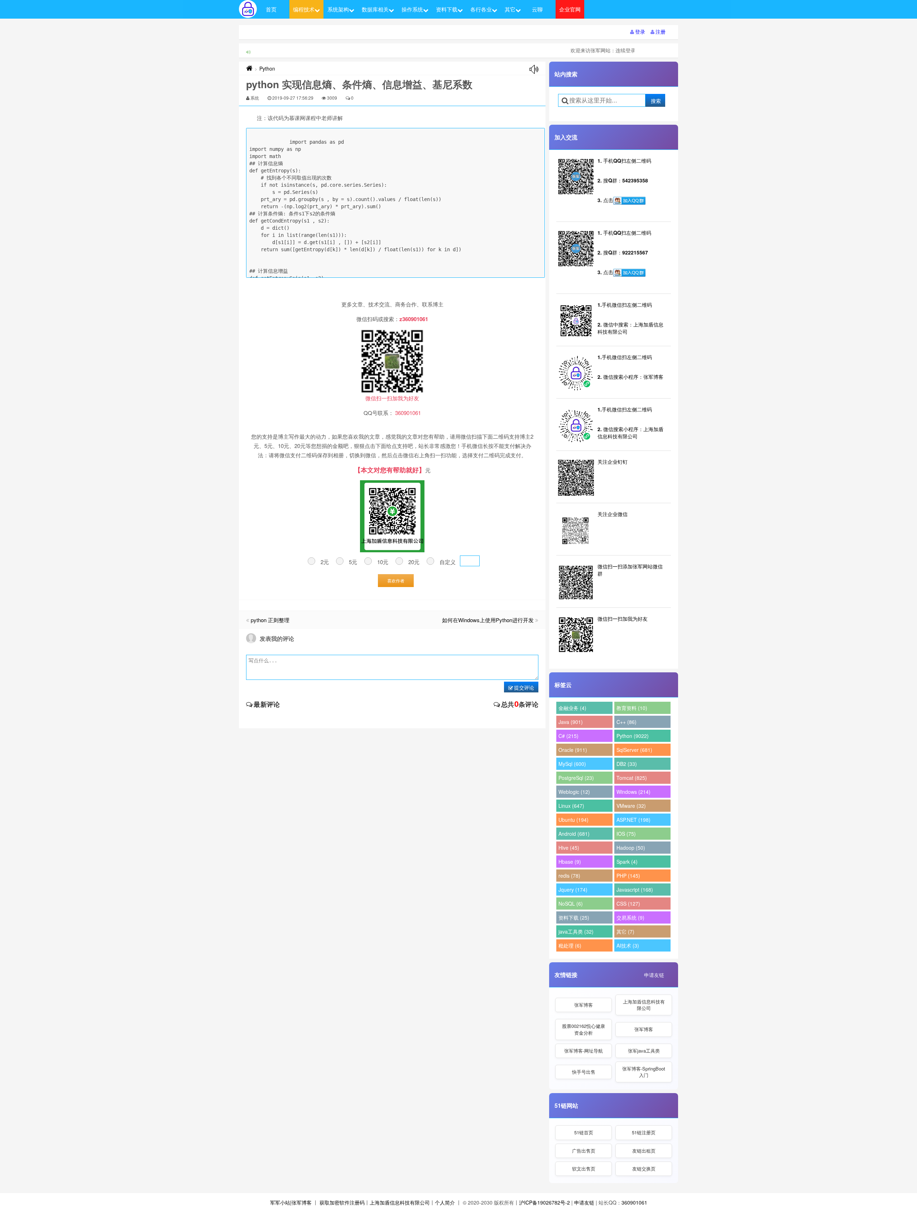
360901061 (634, 1202)
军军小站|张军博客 (291, 1202)
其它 (510, 9)
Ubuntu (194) (573, 819)
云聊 (537, 9)
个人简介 (445, 1202)
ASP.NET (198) (633, 819)
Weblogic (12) (574, 791)
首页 (271, 9)
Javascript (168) (634, 889)
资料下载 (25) (573, 917)
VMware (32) (631, 805)
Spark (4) (627, 861)
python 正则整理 (270, 620)
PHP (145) (628, 875)
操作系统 (412, 9)
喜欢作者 (395, 580)
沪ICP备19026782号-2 (544, 1202)
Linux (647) (571, 805)
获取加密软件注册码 (342, 1202)
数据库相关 (375, 9)
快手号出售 (583, 1071)
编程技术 (304, 9)
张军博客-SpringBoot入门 (643, 1071)
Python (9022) (632, 735)
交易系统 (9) (630, 917)
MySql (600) (572, 763)
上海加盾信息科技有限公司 (644, 1004)
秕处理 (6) (569, 945)
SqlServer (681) (634, 749)
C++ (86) (626, 721)
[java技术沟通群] (629, 273)
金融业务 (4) (572, 707)
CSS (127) (628, 903)
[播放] (533, 69)
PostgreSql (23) (576, 777)
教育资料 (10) (631, 707)
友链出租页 (644, 1150)
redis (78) (569, 875)
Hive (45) (568, 847)
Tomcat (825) (631, 777)
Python (267, 68)
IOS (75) (626, 833)
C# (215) (568, 735)
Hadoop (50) (630, 847)
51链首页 (583, 1132)
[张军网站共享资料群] (629, 201)
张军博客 (583, 1004)
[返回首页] (249, 68)
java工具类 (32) (576, 931)
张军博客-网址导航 (583, 1050)
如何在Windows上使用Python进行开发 (488, 620)
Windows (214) (633, 791)
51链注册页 (644, 1132)
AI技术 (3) (627, 945)
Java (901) (570, 721)
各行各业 (481, 9)
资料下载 (446, 9)
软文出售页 (583, 1168)
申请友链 (654, 974)
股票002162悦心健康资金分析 (583, 1029)
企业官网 (570, 9)
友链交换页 (644, 1168)
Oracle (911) (572, 749)
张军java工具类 (644, 1050)
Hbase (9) (569, 861)
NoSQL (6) (570, 903)
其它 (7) (625, 931)
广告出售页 (583, 1150)
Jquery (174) (572, 889)
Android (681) (574, 833)
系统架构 (338, 9)
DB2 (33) (626, 763)
